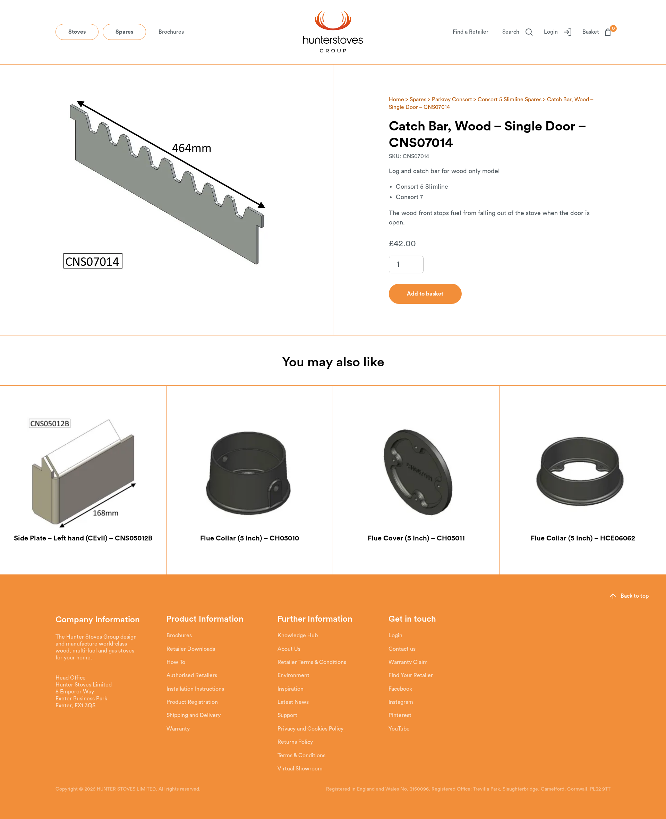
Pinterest (399, 715)
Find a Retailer (470, 32)
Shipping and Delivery (193, 715)
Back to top (635, 596)
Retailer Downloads (190, 649)
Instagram (400, 702)
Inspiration (291, 689)
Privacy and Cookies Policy (310, 729)
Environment (293, 675)
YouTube (399, 729)
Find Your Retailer (410, 675)
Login (551, 32)
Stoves (77, 32)
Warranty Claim (408, 662)
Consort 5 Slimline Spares (509, 99)
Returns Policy (295, 742)
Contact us (402, 649)
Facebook (400, 689)
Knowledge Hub (298, 635)
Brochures (171, 32)
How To (175, 662)
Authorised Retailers (191, 675)
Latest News (293, 702)
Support (287, 715)
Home (396, 99)
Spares (124, 32)
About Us (289, 649)
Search (510, 32)
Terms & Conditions (301, 755)
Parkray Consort (452, 99)
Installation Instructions (195, 689)
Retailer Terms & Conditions (312, 662)
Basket (596, 31)
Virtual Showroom (300, 768)
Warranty (178, 729)
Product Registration (192, 702)
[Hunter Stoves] (333, 32)
